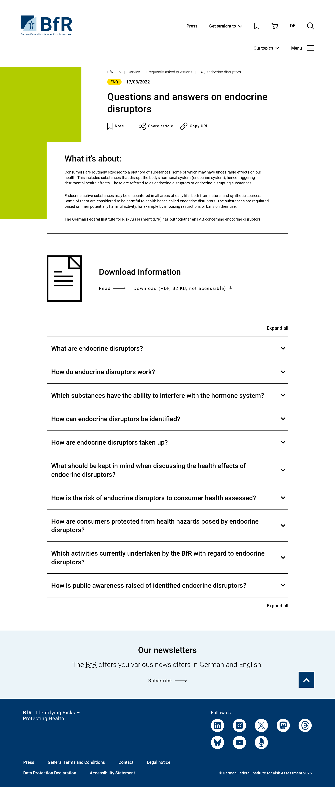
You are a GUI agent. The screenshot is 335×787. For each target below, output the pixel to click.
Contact (125, 762)
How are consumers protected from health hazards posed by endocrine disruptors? (169, 529)
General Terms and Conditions (76, 762)
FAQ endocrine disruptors (220, 72)
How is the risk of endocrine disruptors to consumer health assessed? (169, 501)
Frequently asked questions (169, 72)
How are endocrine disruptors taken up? (169, 446)
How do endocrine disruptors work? (169, 375)
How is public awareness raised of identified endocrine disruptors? (169, 589)
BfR (157, 219)
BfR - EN (114, 72)
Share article (160, 126)
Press (191, 26)
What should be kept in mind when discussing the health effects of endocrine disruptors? (169, 474)
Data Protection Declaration (49, 772)
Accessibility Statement (112, 772)
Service (134, 72)
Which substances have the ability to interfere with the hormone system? (169, 399)
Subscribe (160, 680)
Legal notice (158, 762)
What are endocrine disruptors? (169, 352)
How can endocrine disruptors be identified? (169, 422)
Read (105, 289)
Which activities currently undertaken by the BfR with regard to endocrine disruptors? (169, 561)
